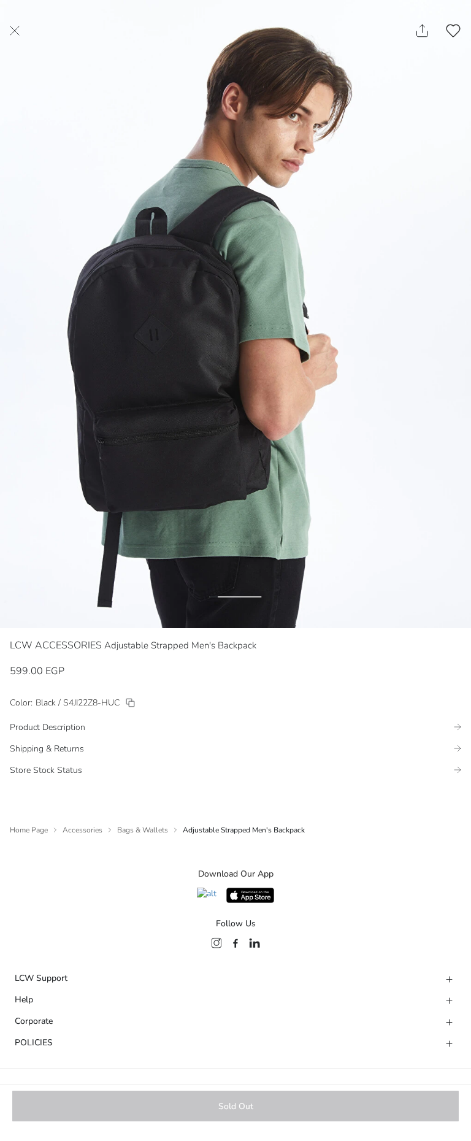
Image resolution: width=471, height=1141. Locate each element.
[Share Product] (422, 31)
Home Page (29, 830)
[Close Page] (15, 31)
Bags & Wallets (142, 830)
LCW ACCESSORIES (56, 645)
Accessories (82, 830)
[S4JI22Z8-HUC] (130, 703)
